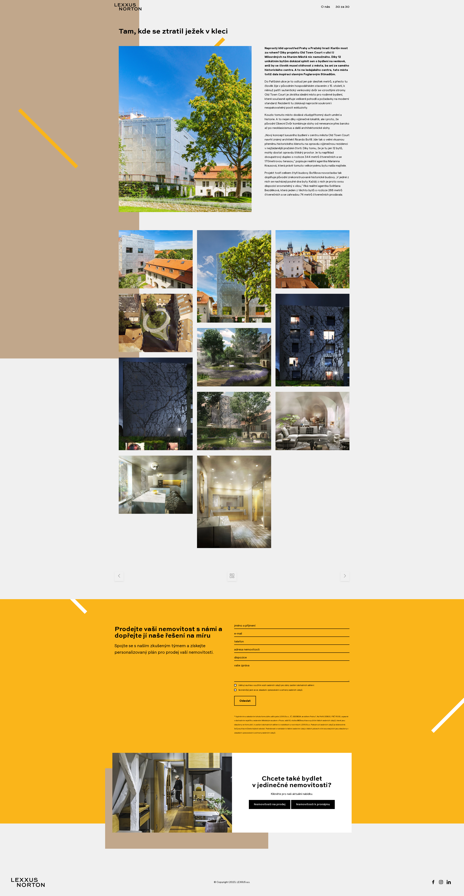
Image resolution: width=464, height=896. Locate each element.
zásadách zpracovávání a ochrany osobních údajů (254, 733)
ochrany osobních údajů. (292, 690)
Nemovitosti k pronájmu (313, 804)
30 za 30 (342, 7)
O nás (325, 7)
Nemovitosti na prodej (269, 804)
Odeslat (245, 700)
